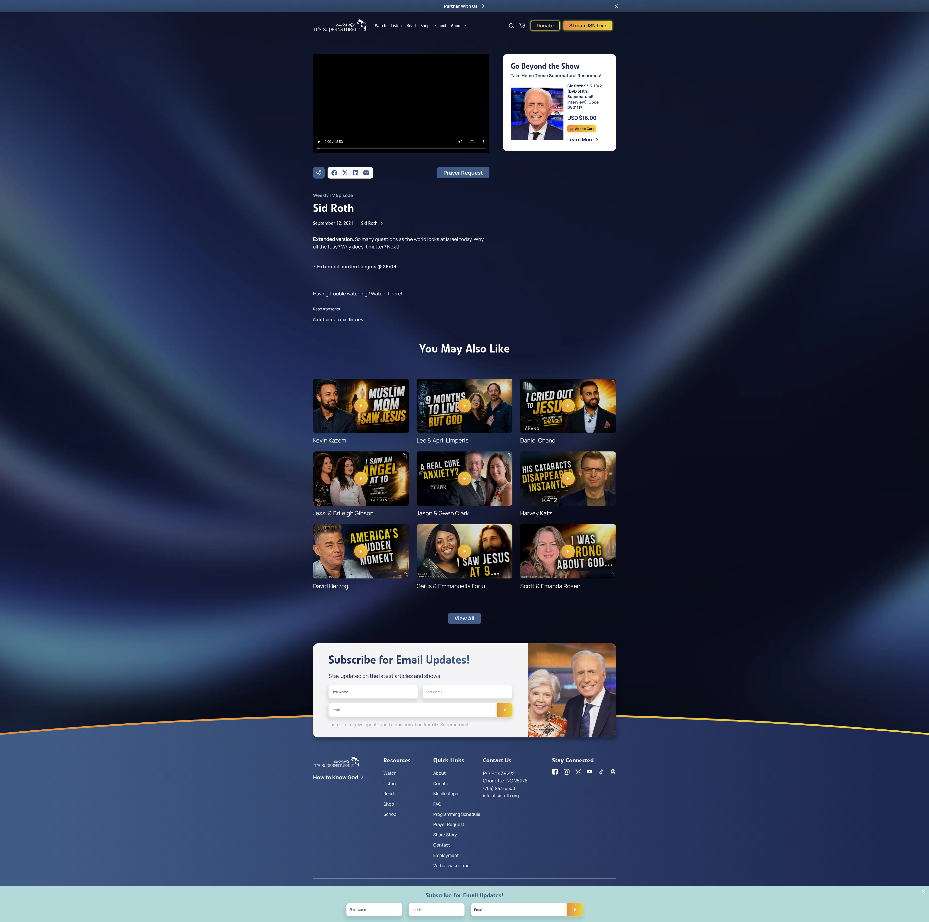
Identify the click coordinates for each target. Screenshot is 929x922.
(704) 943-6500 (499, 788)
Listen (396, 25)
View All (464, 618)
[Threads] (613, 772)
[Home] (340, 25)
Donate (545, 25)
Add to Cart (584, 128)
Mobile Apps (445, 793)
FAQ (437, 804)
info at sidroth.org (501, 795)
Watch (380, 25)
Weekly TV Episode (333, 195)
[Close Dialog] (923, 891)
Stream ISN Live (587, 25)
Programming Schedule (456, 814)
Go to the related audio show (338, 319)
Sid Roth (369, 223)
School (440, 25)
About (456, 25)
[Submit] (504, 709)
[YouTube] (590, 772)
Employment (446, 855)
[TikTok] (601, 772)
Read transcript (326, 309)
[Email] (366, 173)
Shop (425, 25)
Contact (441, 845)
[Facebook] (334, 173)
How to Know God (335, 777)
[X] (345, 173)
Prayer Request (463, 172)
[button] (616, 6)
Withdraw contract (452, 865)
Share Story (445, 835)
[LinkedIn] (356, 173)
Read (411, 25)
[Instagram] (566, 772)
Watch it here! (386, 293)
